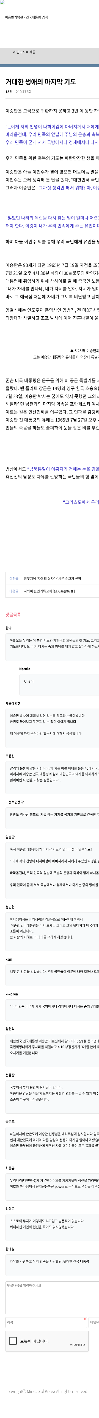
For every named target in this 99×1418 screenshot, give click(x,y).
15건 (9, 91)
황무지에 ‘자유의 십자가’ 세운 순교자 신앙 (52, 578)
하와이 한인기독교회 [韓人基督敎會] (49, 591)
